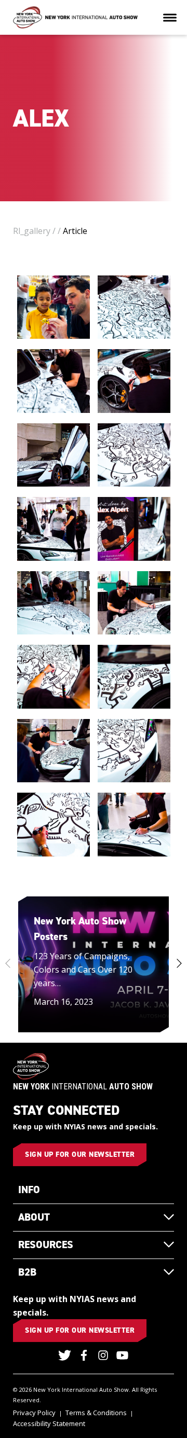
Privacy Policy (34, 1412)
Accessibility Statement (49, 1423)
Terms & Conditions (96, 1412)
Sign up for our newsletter (80, 1154)
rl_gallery (31, 231)
